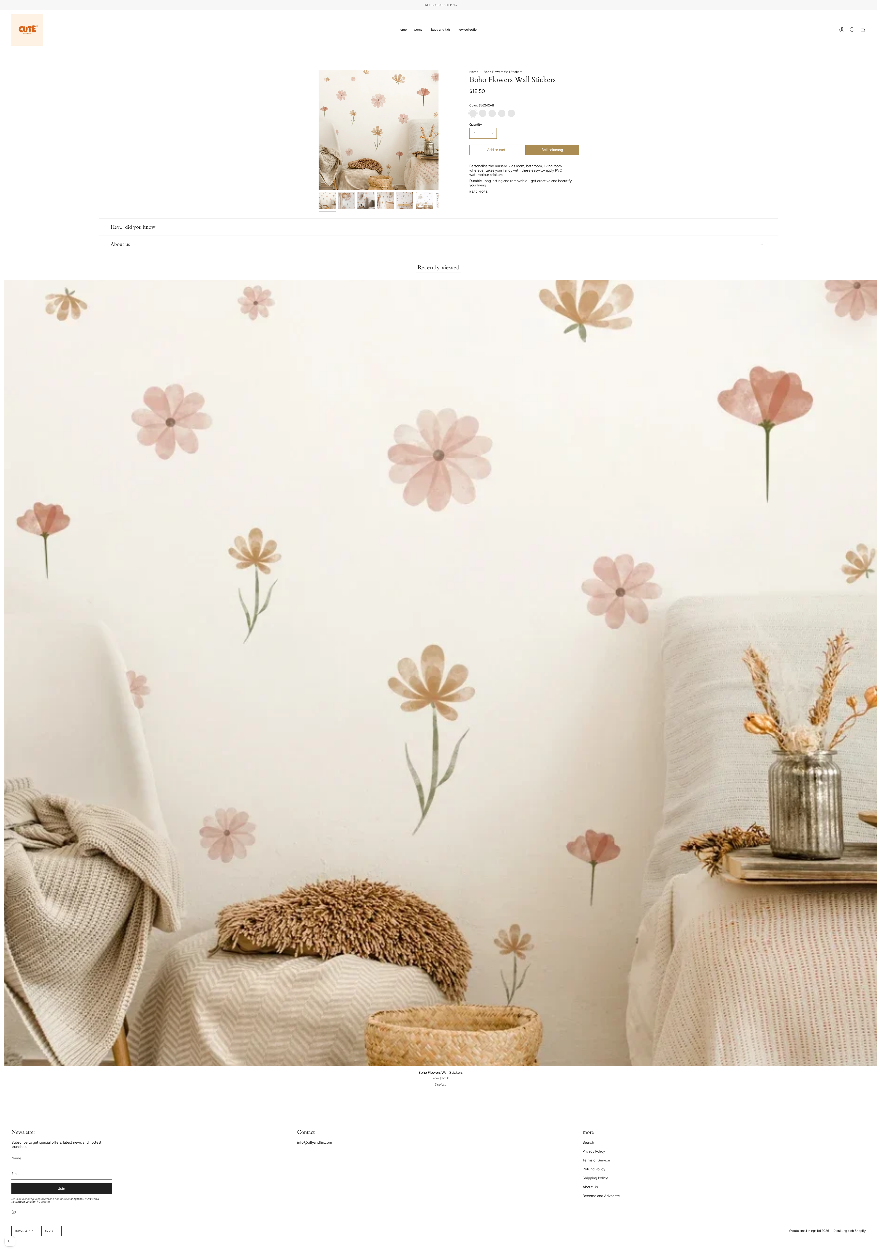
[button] (419, 29)
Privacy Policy (594, 1151)
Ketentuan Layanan (23, 1201)
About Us (590, 1187)
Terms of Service (596, 1160)
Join (61, 1188)
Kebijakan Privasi (81, 1199)
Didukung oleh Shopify (849, 1231)
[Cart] (863, 29)
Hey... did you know (133, 227)
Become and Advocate (601, 1196)
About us (120, 244)
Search (588, 1142)
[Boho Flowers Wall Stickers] (327, 200)
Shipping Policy (595, 1178)
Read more (478, 191)
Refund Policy (594, 1169)
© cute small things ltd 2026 (809, 1231)
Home (473, 72)
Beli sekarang (552, 150)
